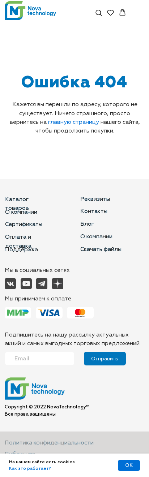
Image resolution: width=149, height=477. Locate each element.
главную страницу (73, 122)
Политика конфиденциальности (49, 442)
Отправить (104, 359)
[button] (98, 12)
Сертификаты (23, 224)
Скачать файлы (101, 249)
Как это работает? (30, 468)
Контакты (93, 211)
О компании (21, 212)
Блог (87, 223)
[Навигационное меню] (138, 12)
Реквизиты (95, 199)
